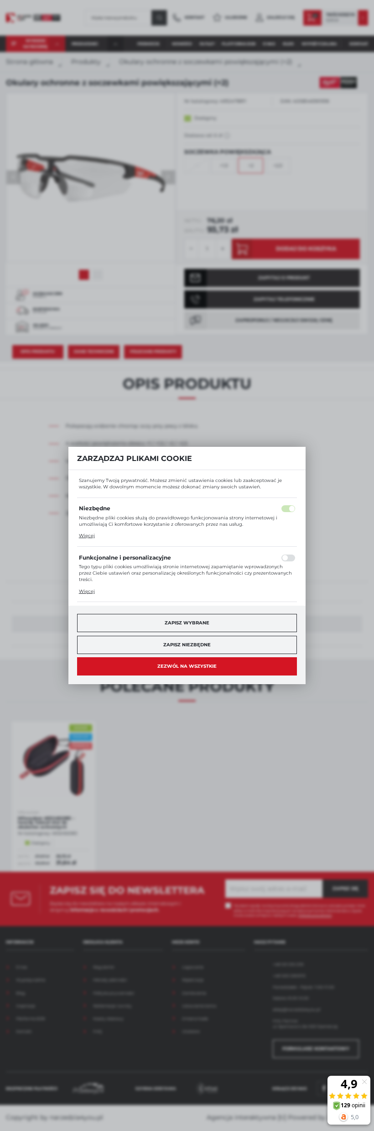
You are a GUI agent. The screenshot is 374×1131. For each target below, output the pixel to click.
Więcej (87, 536)
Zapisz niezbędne (187, 645)
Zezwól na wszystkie (187, 666)
